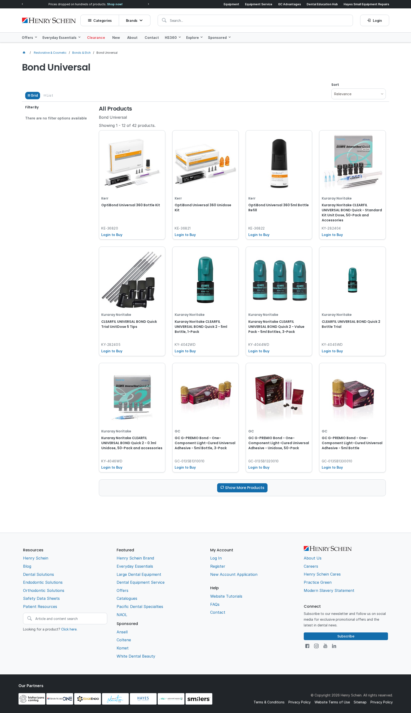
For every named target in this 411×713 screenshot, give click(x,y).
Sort (335, 84)
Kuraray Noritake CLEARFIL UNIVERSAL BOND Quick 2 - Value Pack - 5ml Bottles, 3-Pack (276, 326)
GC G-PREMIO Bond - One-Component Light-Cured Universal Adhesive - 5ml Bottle (352, 443)
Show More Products (244, 487)
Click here (69, 629)
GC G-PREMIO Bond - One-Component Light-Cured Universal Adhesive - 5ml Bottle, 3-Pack (205, 443)
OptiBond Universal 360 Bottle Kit (130, 205)
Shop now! (115, 4)
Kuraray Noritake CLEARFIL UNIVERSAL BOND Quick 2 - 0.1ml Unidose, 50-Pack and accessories (131, 443)
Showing (127, 125)
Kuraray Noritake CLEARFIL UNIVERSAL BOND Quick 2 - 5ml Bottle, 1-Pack (201, 326)
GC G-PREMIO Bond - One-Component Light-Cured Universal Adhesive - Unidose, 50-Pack (278, 443)
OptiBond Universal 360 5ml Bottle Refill (278, 207)
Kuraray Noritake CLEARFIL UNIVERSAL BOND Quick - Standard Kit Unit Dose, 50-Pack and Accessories (352, 213)
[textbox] (255, 20)
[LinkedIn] (334, 645)
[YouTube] (325, 645)
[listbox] (358, 93)
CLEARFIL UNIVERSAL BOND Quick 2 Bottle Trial (351, 324)
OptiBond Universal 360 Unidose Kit (203, 207)
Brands (131, 20)
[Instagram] (316, 645)
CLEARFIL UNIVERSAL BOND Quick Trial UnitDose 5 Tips (129, 324)
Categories (102, 20)
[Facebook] (307, 645)
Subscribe (345, 636)
